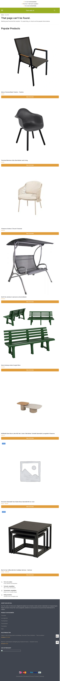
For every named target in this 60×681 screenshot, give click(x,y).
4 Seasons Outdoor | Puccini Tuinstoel (11, 228)
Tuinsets (3, 615)
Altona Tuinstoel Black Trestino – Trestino (12, 92)
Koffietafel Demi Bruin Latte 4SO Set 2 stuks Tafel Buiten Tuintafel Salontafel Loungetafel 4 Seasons (28, 433)
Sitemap (42, 676)
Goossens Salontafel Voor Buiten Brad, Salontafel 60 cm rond (17, 501)
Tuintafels (4, 626)
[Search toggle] (54, 10)
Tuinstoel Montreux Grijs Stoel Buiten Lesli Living (14, 160)
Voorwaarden (19, 676)
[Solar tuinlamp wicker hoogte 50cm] (30, 334)
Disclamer (26, 676)
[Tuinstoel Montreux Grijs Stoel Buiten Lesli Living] (30, 130)
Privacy (32, 676)
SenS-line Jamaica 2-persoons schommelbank (13, 297)
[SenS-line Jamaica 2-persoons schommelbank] (30, 266)
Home (2, 14)
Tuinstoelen (4, 623)
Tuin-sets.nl (30, 10)
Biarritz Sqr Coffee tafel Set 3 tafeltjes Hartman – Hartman (16, 570)
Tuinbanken (4, 621)
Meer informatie (30, 96)
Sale (2, 629)
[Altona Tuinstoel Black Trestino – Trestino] (30, 61)
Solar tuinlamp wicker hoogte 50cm (10, 365)
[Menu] (3, 10)
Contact (37, 676)
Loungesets (4, 618)
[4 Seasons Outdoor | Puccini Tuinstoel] (30, 198)
